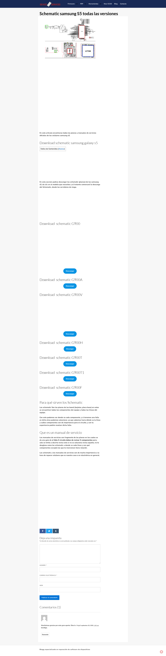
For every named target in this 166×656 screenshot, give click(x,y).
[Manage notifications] (161, 651)
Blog (116, 4)
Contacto (123, 4)
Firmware (71, 4)
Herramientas (93, 4)
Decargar (70, 349)
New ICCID (108, 4)
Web (41, 585)
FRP (81, 4)
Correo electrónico (48, 575)
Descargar (70, 271)
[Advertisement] (69, 83)
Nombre (43, 565)
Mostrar (61, 149)
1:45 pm (96, 625)
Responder (45, 634)
